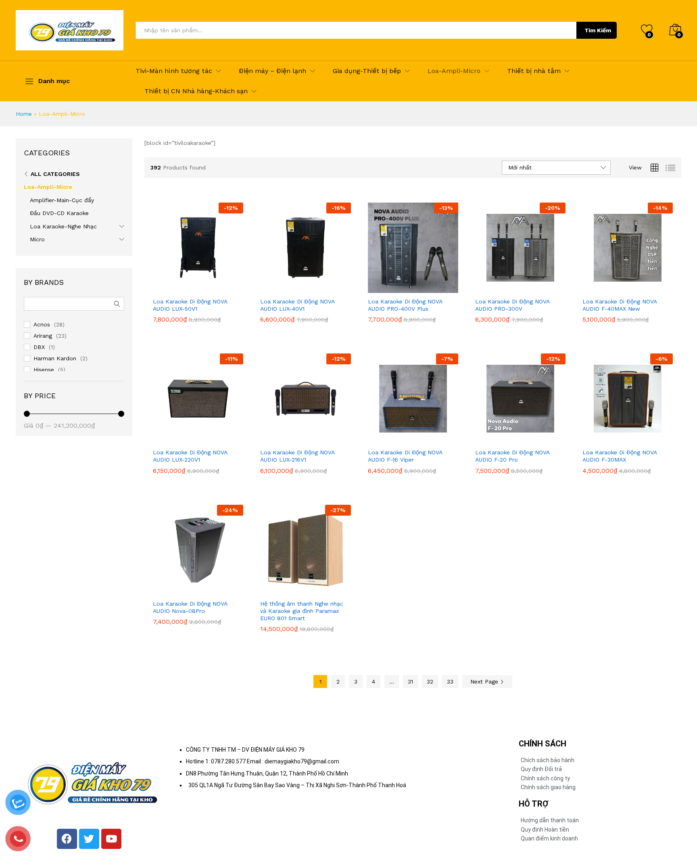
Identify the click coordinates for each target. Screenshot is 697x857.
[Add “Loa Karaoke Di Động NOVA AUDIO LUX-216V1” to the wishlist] (323, 439)
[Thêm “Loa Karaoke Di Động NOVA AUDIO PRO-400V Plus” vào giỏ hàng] (393, 288)
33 (450, 681)
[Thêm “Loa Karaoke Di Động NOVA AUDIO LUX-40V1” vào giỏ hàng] (285, 288)
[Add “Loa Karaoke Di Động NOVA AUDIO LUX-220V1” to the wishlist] (215, 439)
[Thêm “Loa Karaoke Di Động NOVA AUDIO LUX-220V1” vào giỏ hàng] (178, 439)
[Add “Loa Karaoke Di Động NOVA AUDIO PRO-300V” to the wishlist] (538, 288)
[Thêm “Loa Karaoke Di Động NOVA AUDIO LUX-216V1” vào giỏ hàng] (285, 439)
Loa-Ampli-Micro (48, 187)
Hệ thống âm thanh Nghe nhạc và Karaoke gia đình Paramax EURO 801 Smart (301, 610)
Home (24, 114)
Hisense (43, 369)
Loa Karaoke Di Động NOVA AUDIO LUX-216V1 (297, 456)
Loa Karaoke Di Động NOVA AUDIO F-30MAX (619, 456)
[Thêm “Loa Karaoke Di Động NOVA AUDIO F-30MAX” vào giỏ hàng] (608, 439)
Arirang (42, 335)
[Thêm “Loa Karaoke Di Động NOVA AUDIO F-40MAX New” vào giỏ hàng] (608, 288)
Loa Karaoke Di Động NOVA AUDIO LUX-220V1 (190, 456)
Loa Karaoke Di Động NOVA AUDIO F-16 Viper (405, 456)
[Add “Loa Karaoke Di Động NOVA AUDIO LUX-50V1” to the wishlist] (215, 288)
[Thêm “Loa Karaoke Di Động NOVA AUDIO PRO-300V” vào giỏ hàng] (500, 288)
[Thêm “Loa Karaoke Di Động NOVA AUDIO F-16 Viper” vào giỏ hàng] (393, 439)
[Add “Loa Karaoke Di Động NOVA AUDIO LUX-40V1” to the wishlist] (323, 288)
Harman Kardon (54, 358)
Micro (37, 239)
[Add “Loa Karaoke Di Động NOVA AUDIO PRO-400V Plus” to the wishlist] (430, 288)
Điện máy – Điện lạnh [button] (272, 71)
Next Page (485, 681)
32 (430, 681)
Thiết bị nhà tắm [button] (534, 71)
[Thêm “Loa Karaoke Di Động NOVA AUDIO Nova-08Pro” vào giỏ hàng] (178, 590)
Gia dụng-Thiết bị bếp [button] (367, 71)
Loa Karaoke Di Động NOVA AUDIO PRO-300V (512, 305)
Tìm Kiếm (597, 30)
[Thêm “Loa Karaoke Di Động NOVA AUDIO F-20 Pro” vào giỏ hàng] (500, 439)
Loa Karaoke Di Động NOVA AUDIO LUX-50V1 (190, 305)
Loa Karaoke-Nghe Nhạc (63, 226)
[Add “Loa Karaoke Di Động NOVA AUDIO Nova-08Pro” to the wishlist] (215, 590)
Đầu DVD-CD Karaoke (59, 213)
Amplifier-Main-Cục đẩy (62, 200)
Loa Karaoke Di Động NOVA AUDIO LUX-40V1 (297, 305)
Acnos (41, 324)
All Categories (55, 174)
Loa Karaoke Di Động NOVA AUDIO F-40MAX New (619, 305)
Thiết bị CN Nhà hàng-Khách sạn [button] (196, 91)
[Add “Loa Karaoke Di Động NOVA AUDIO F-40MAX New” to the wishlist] (645, 288)
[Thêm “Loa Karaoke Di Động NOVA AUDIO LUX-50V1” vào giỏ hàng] (178, 288)
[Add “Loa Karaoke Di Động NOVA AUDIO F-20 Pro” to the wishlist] (538, 439)
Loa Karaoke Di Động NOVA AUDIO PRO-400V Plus (405, 305)
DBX (39, 347)
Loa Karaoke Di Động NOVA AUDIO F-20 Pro (512, 456)
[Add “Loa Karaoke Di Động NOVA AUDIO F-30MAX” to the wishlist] (645, 439)
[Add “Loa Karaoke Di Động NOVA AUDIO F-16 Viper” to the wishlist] (430, 439)
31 (410, 681)
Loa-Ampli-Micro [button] (454, 71)
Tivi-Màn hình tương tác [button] (174, 71)
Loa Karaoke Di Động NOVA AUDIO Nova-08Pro (190, 607)
